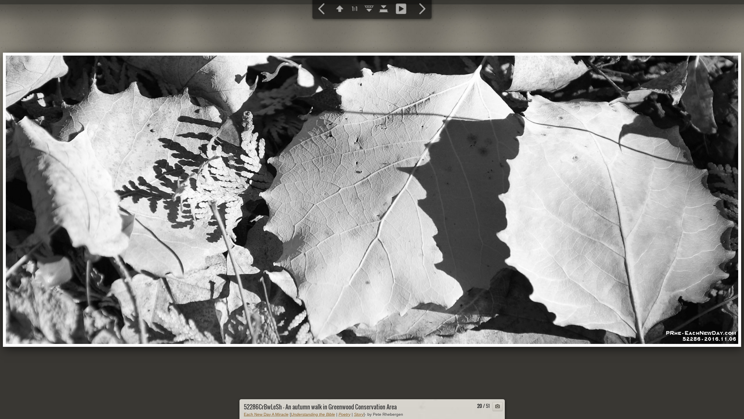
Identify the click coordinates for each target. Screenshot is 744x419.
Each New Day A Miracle (266, 414)
